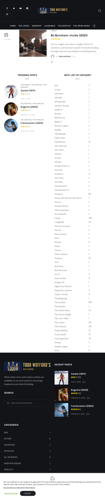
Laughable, (26, 85)
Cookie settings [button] (11, 493)
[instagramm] (7, 14)
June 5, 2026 (25, 99)
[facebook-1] (7, 8)
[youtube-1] (20, 8)
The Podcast (38, 104)
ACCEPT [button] (28, 493)
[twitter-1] (14, 8)
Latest (54, 31)
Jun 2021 (7, 39)
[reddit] (27, 8)
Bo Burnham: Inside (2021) (69, 35)
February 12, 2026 (28, 115)
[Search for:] (27, 403)
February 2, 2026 (27, 131)
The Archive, (37, 85)
